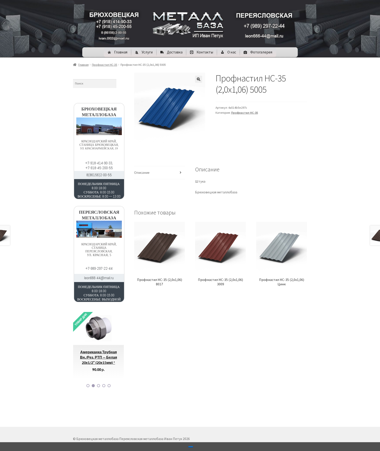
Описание (142, 172)
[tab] (159, 172)
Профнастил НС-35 (104, 65)
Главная (83, 65)
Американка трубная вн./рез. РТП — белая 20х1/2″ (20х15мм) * (80, 357)
